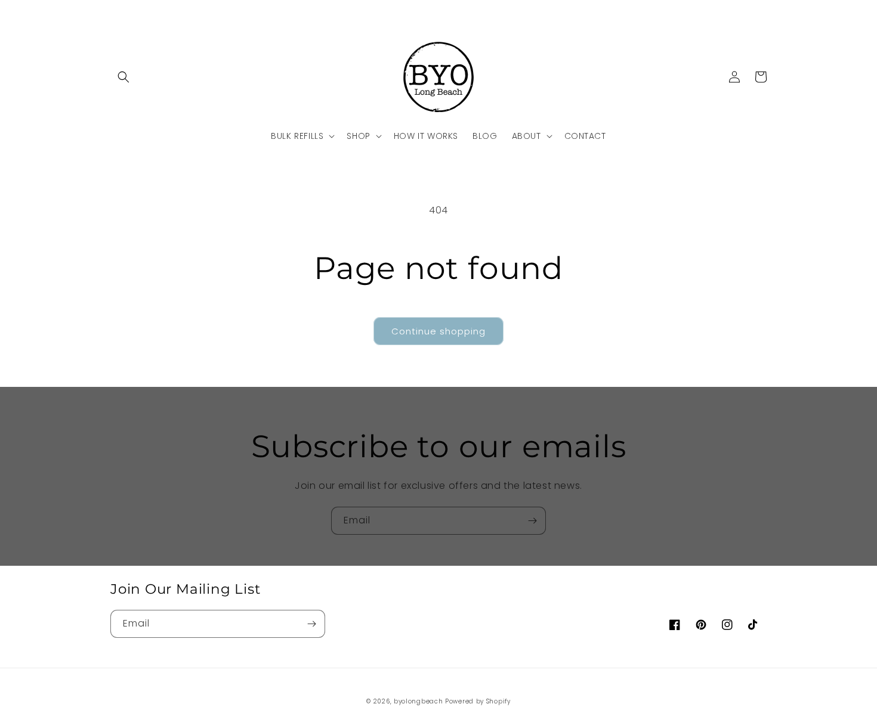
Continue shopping (438, 331)
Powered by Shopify (478, 701)
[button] (123, 77)
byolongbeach (418, 701)
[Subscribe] (532, 521)
